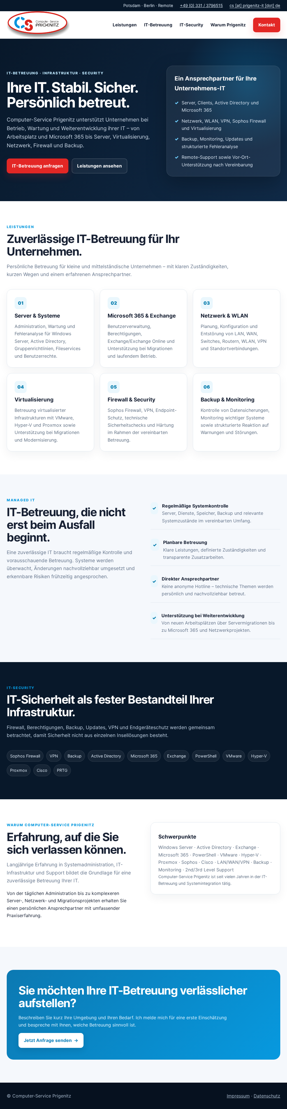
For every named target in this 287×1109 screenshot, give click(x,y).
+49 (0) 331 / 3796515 (201, 5)
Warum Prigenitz (228, 24)
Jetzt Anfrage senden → (51, 1040)
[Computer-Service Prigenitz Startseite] (38, 24)
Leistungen (125, 24)
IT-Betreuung (158, 24)
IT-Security (191, 24)
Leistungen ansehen (99, 166)
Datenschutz (267, 1096)
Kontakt (266, 24)
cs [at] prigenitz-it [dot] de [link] (255, 5)
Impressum (238, 1096)
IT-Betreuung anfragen (37, 166)
